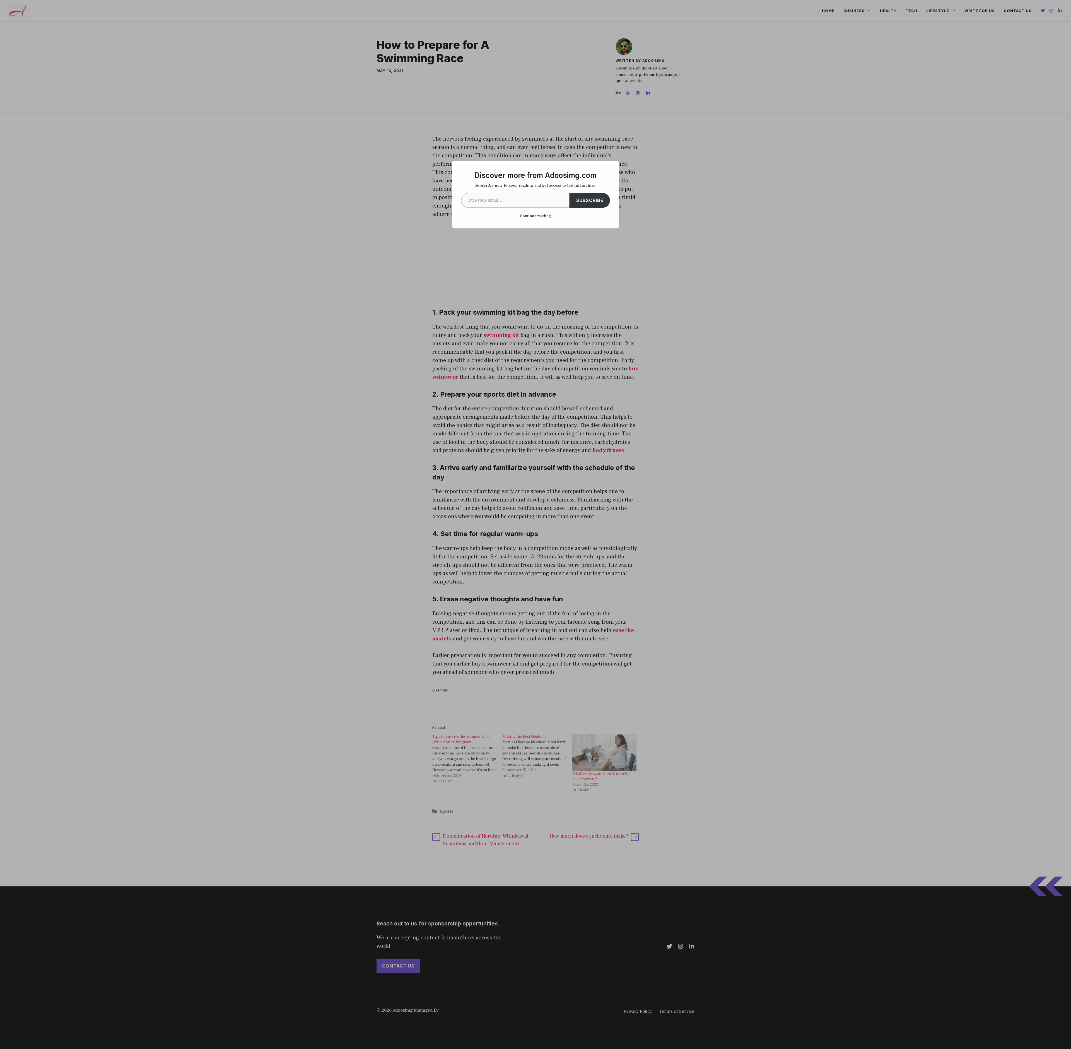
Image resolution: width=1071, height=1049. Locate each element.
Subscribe (589, 200)
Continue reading (535, 216)
